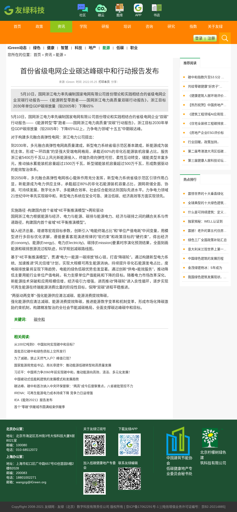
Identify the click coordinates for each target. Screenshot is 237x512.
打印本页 (104, 82)
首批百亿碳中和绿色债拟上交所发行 (40, 351)
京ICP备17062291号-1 (143, 507)
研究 (171, 26)
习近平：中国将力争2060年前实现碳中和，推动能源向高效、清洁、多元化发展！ (73, 372)
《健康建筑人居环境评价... (207, 95)
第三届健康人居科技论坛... (207, 160)
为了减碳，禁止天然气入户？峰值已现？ (43, 358)
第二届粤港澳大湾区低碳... (207, 151)
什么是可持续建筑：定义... (207, 212)
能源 (59, 55)
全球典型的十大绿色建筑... (207, 203)
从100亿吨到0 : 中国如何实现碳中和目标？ (45, 344)
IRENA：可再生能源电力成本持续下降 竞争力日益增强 (53, 393)
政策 (39, 26)
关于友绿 (215, 26)
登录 (199, 38)
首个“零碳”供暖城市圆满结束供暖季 (39, 407)
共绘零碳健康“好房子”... (205, 86)
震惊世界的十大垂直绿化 (206, 193)
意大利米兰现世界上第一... (207, 249)
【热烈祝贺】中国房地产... (207, 105)
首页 (17, 26)
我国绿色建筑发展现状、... (207, 277)
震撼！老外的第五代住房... (207, 230)
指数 (193, 26)
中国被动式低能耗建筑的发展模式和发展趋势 (46, 379)
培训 (127, 26)
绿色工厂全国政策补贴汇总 (207, 240)
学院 (83, 26)
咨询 (149, 26)
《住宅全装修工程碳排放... (207, 123)
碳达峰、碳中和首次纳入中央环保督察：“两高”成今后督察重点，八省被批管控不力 (73, 386)
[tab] (190, 63)
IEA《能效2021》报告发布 (33, 400)
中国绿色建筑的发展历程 (206, 258)
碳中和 (39, 319)
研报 (105, 26)
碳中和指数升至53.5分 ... (206, 77)
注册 (211, 38)
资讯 (61, 26)
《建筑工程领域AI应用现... (207, 114)
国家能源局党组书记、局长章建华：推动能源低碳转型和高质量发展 (62, 365)
